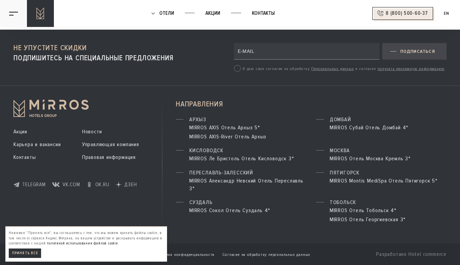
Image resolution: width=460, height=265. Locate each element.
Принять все (25, 253)
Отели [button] (166, 13)
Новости (92, 131)
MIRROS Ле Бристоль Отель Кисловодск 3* (241, 158)
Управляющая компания (110, 144)
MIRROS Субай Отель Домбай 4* (369, 127)
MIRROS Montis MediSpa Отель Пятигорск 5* (383, 180)
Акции (212, 13)
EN (446, 13)
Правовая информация (109, 157)
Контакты (263, 13)
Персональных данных (332, 68)
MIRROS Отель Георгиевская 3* (367, 219)
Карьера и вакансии (37, 144)
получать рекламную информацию (410, 68)
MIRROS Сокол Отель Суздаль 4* (229, 210)
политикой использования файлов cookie (82, 243)
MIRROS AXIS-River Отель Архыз (227, 136)
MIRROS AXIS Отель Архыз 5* (224, 127)
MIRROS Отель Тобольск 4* (363, 210)
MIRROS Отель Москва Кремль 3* (370, 158)
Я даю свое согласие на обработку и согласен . (344, 68)
